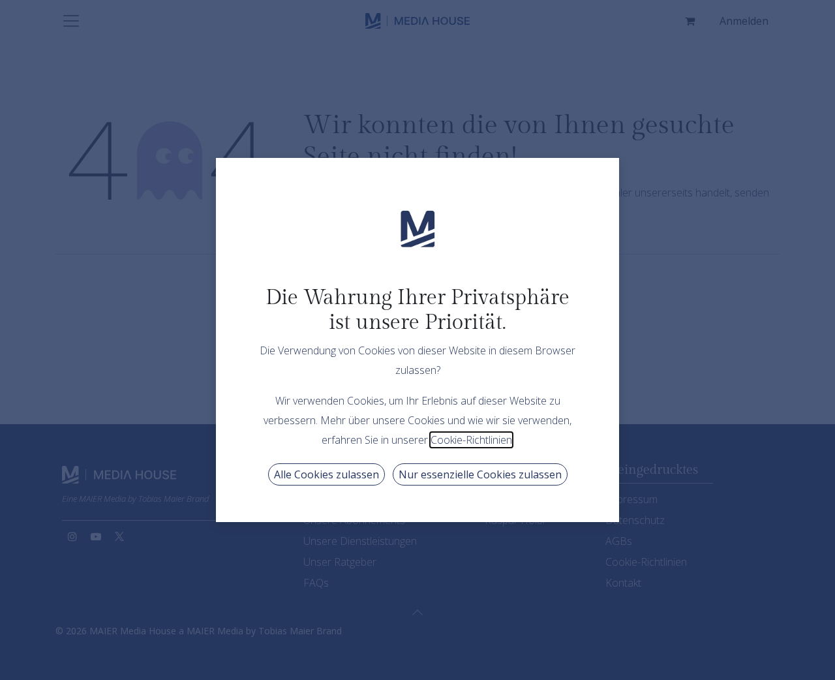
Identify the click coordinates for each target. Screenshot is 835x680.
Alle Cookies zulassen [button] (326, 474)
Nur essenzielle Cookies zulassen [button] (480, 474)
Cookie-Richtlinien (471, 440)
